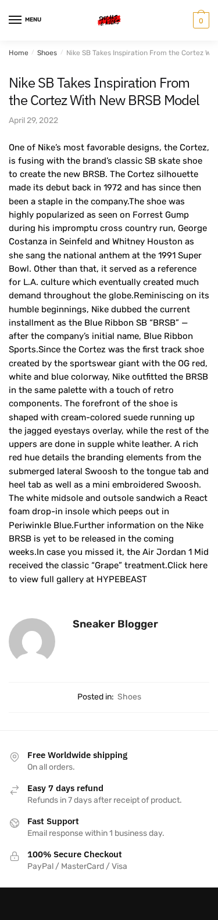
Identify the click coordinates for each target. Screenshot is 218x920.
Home (18, 53)
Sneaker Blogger (115, 624)
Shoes (47, 53)
